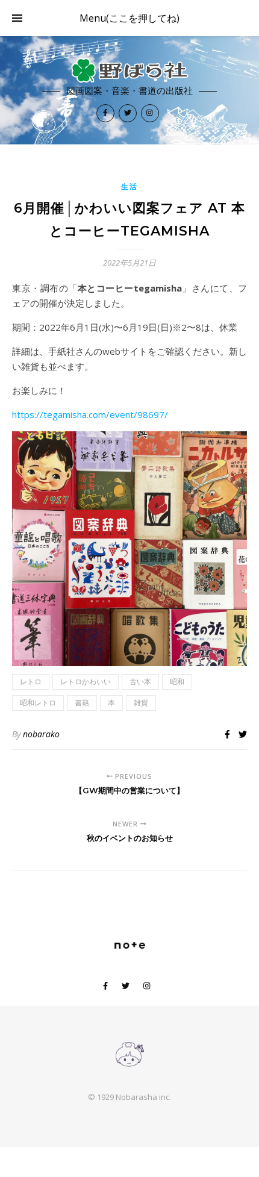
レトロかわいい (85, 681)
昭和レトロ (38, 703)
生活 (129, 186)
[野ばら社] (130, 70)
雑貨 (141, 703)
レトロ (31, 681)
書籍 (82, 703)
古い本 (140, 681)
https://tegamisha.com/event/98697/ (90, 414)
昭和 (177, 681)
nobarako (41, 734)
